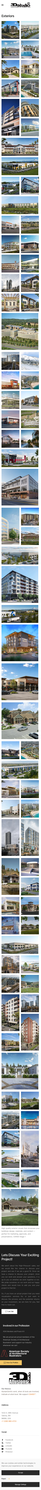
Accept (20, 1473)
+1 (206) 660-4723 (8, 1421)
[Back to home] (20, 5)
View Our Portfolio (12, 1362)
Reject (3, 1479)
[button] (2, 5)
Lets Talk (11, 1311)
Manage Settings (20, 1484)
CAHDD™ (32, 1394)
